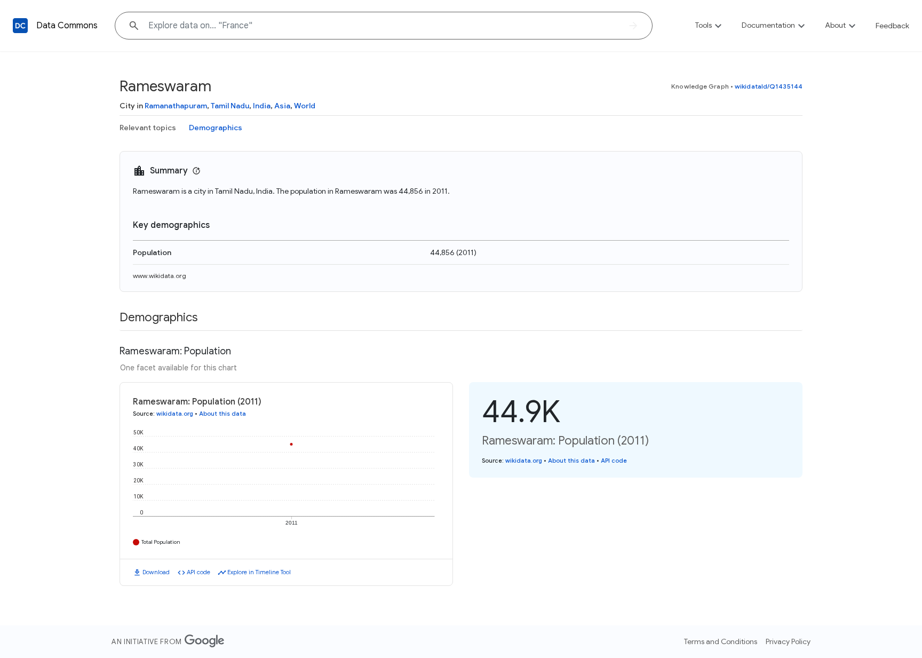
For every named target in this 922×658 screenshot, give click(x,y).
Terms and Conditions (720, 641)
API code (198, 572)
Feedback (892, 25)
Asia (282, 105)
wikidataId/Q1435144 (768, 86)
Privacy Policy (788, 641)
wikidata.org (174, 413)
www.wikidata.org (159, 276)
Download (156, 572)
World (304, 105)
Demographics (215, 127)
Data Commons (67, 25)
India (262, 105)
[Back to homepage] (20, 25)
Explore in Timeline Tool (259, 572)
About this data (222, 413)
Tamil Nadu (230, 105)
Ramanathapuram (176, 105)
